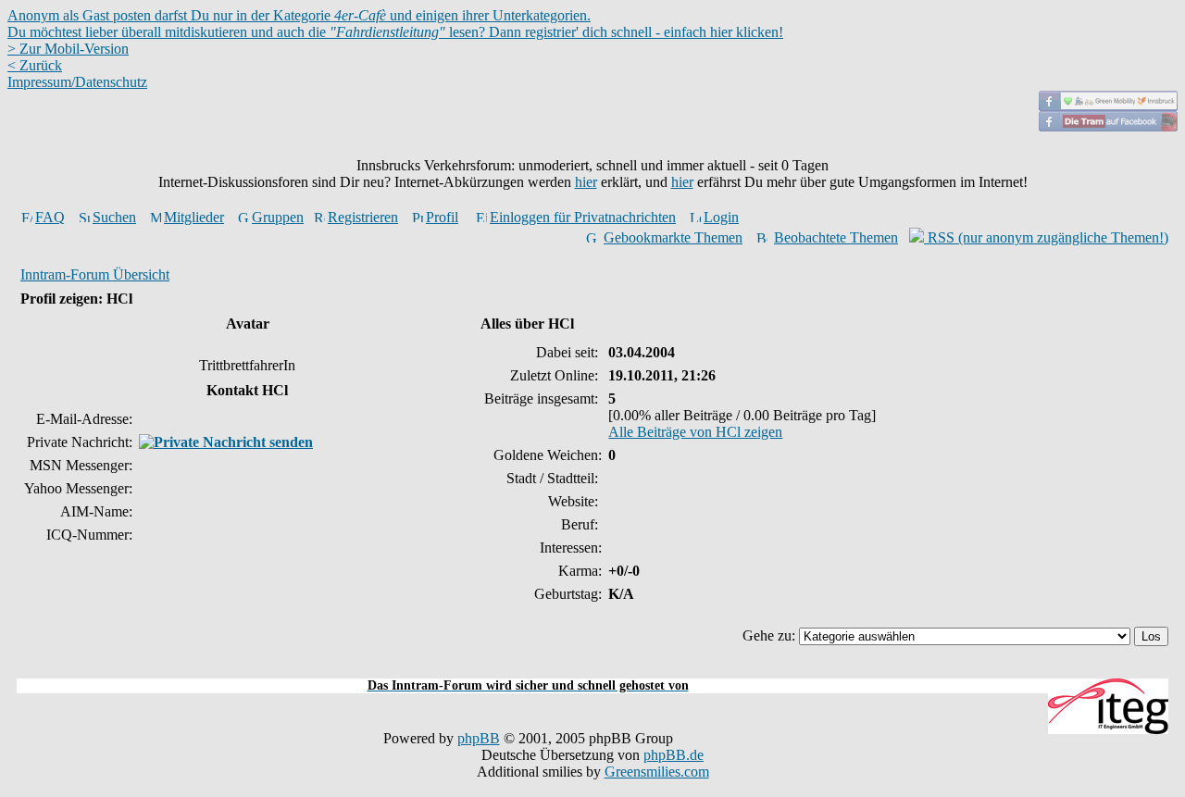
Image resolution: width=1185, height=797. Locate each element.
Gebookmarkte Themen (673, 237)
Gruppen (278, 217)
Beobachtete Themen (836, 237)
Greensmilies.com (657, 771)
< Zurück (34, 65)
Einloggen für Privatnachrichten (583, 217)
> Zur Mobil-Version (68, 48)
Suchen (114, 217)
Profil (442, 217)
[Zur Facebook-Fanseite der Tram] (1108, 126)
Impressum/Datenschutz (77, 82)
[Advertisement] (592, 668)
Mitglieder (194, 217)
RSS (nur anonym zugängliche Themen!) (1046, 237)
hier (586, 182)
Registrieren (363, 217)
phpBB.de (673, 755)
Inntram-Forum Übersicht (94, 274)
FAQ (50, 217)
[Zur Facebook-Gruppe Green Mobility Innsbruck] (1108, 106)
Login (721, 217)
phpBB (478, 738)
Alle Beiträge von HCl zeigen (695, 432)
